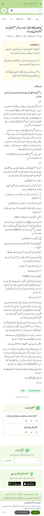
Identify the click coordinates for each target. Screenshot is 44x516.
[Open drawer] (3, 4)
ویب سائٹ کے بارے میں (31, 494)
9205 (11, 154)
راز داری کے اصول (11, 494)
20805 (16, 230)
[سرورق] (37, 19)
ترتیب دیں (3, 512)
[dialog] (21, 508)
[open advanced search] (11, 10)
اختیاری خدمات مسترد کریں (22, 512)
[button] (36, 420)
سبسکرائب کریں (7, 461)
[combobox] (27, 10)
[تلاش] (4, 11)
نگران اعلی (20, 494)
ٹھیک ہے (35, 512)
